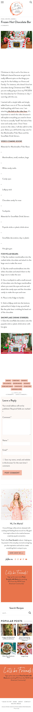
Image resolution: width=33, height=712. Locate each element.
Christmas (16, 380)
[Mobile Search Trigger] (30, 3)
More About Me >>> (16, 553)
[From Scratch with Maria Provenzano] (16, 8)
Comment (6, 417)
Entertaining (17, 383)
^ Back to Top (7, 702)
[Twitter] (20, 559)
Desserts (24, 380)
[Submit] (29, 613)
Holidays (27, 383)
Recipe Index (16, 704)
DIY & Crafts (7, 383)
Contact (27, 702)
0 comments (5, 25)
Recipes (8, 19)
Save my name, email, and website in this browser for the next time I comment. (16, 462)
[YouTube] (26, 559)
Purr (18, 708)
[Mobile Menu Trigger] (2, 3)
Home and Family (7, 386)
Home (2, 19)
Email (5, 449)
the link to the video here (17, 111)
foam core (27, 386)
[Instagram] (15, 559)
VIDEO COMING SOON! (11, 141)
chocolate (18, 386)
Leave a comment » (21, 394)
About (20, 702)
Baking (13, 19)
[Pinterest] (23, 559)
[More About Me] (16, 504)
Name (5, 440)
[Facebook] (18, 559)
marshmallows (16, 389)
